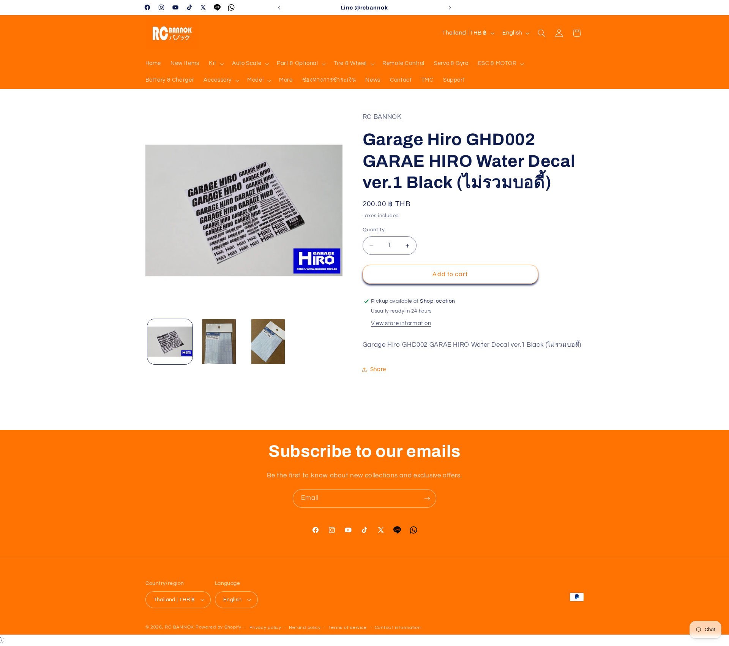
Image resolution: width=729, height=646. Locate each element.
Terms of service (347, 627)
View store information (401, 323)
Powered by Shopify (218, 627)
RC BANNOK (179, 627)
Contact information (398, 627)
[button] (215, 63)
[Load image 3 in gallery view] (268, 341)
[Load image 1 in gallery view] (170, 341)
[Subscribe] (427, 498)
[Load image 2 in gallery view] (218, 341)
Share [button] (378, 369)
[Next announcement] (450, 7)
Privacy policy (265, 627)
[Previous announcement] (279, 7)
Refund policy (305, 627)
